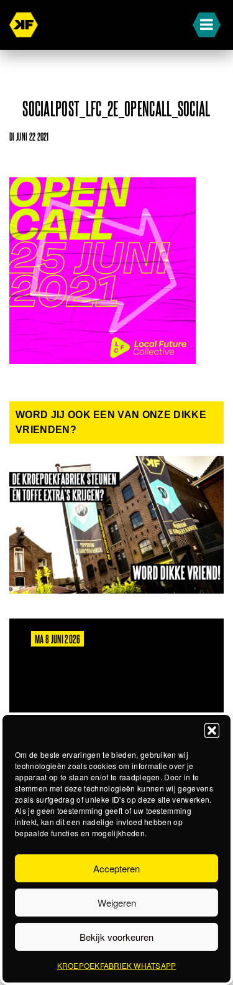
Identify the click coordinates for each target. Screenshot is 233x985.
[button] (212, 730)
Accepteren (116, 868)
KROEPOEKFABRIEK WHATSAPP (116, 965)
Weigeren (117, 902)
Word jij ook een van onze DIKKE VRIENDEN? (111, 422)
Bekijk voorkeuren (116, 936)
